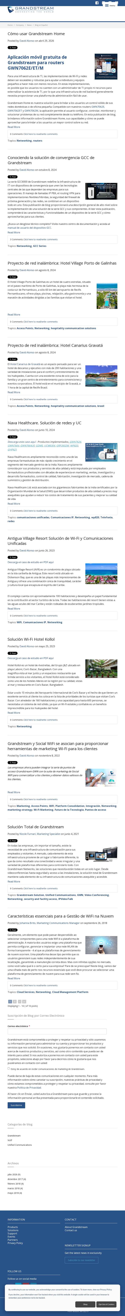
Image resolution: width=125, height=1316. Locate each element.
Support (12, 1233)
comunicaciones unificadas (33, 517)
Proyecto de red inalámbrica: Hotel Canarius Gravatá (55, 345)
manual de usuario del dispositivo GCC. (30, 227)
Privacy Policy (106, 1290)
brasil (100, 406)
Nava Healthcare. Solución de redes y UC (44, 423)
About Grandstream (76, 1227)
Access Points (25, 328)
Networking (24, 140)
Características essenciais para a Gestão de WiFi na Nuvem (61, 916)
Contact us (71, 1230)
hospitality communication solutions (73, 328)
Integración (93, 806)
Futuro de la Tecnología (69, 809)
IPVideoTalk (65, 899)
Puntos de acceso (95, 809)
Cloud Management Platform (70, 992)
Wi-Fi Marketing (43, 809)
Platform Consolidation (69, 806)
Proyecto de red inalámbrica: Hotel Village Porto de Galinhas (62, 263)
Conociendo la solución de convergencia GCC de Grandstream (51, 160)
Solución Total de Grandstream (36, 826)
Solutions (13, 1230)
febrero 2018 (16, 1183)
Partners (13, 1240)
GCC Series (39, 246)
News (29, 25)
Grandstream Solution (30, 895)
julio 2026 (14, 1174)
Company (20, 25)
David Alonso (27, 40)
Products (13, 1227)
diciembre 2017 (17, 1179)
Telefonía (106, 517)
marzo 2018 (15, 1188)
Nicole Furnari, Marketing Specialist (40, 834)
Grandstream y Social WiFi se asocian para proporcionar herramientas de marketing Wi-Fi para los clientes (58, 746)
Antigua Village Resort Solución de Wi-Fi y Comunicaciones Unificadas (60, 540)
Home (10, 25)
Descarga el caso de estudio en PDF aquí (31, 562)
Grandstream (14, 1135)
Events (11, 1236)
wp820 (95, 517)
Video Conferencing (97, 895)
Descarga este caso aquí (22, 441)
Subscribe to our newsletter (81, 1260)
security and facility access (40, 899)
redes (11, 521)
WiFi (19, 622)
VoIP (10, 1140)
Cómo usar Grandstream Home (36, 33)
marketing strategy (20, 809)
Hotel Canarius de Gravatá (25, 364)
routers (37, 140)
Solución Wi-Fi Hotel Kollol (31, 639)
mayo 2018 (15, 1192)
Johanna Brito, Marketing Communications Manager (50, 923)
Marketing (23, 806)
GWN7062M (31, 110)
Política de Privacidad (29, 1087)
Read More (14, 127)
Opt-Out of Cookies (106, 1304)
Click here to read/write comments (40, 134)
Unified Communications (60, 895)
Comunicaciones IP (62, 517)
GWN (80, 895)
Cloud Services (25, 992)
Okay (85, 1304)
